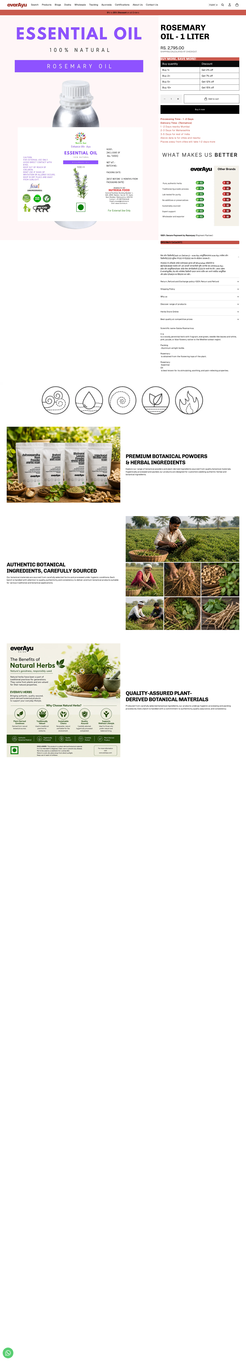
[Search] (222, 5)
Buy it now (200, 109)
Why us (163, 296)
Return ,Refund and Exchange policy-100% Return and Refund (189, 281)
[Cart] (237, 5)
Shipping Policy (167, 289)
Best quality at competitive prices (176, 319)
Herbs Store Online (169, 311)
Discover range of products (173, 304)
